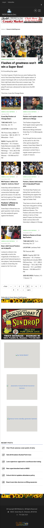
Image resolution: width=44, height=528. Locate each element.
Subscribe (11, 2)
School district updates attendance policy (20, 475)
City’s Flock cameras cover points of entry (20, 448)
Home (3, 29)
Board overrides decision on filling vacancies (21, 482)
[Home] (9, 12)
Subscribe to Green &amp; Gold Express (14, 297)
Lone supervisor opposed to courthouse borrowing (23, 461)
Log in (4, 2)
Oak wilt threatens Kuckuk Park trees (18, 455)
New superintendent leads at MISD (18, 468)
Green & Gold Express (8, 59)
